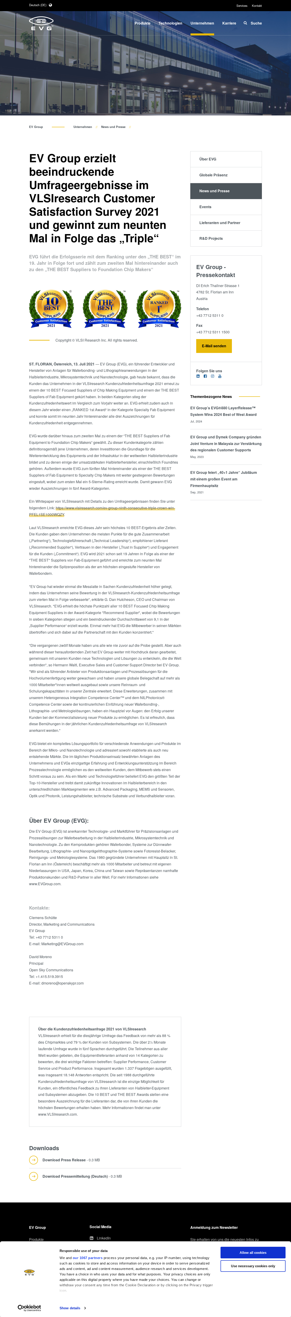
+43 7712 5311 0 (209, 315)
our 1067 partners (88, 1258)
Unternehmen (82, 127)
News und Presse (113, 127)
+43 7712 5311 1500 (213, 332)
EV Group (36, 127)
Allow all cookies (253, 1253)
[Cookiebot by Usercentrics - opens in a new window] (29, 1308)
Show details (70, 1308)
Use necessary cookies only (253, 1266)
